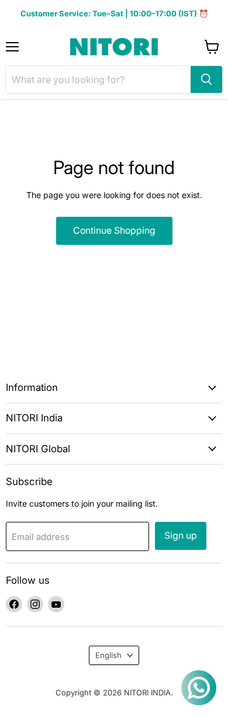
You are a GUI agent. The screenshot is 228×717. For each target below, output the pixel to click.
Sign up (180, 535)
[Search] (206, 79)
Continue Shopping (114, 230)
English (108, 655)
